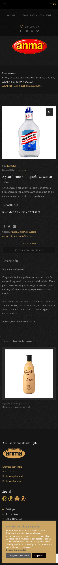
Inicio (5, 78)
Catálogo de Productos (22, 78)
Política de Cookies (11, 481)
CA (51, 4)
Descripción (29, 243)
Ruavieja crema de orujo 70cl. (16, 406)
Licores (50, 78)
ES (54, 4)
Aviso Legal (8, 471)
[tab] (29, 243)
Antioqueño (18, 236)
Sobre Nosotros (14, 519)
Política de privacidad (12, 476)
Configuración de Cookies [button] (18, 555)
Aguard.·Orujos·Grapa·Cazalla (17, 82)
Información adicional (29, 250)
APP (26, 27)
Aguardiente (7, 236)
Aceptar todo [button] (39, 555)
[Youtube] (32, 31)
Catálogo (10, 509)
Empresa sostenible (12, 466)
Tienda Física (12, 514)
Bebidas (40, 78)
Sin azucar (28, 236)
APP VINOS (34, 27)
